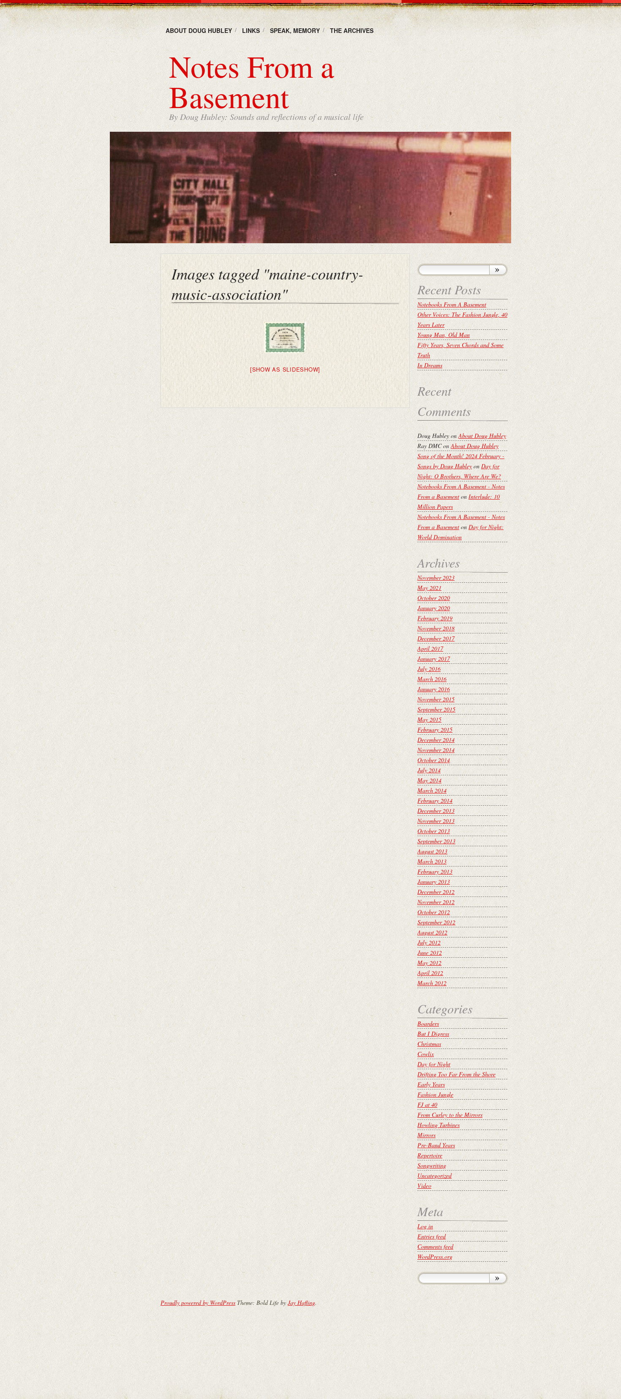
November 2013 (436, 821)
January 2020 (433, 608)
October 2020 (433, 598)
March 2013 (432, 861)
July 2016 (429, 669)
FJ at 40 (427, 1104)
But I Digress (433, 1034)
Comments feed (435, 1246)
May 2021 (429, 588)
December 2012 (436, 892)
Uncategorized (434, 1175)
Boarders (428, 1023)
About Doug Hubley (199, 30)
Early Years (431, 1084)
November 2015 (436, 699)
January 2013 (433, 881)
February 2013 (434, 871)
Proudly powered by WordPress (198, 1302)
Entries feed (431, 1236)
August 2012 (432, 932)
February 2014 (434, 800)
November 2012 (436, 902)
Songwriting (431, 1165)
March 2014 (432, 790)
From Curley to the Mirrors (449, 1115)
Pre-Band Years (436, 1145)
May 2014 (429, 780)
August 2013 (432, 851)
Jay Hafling (301, 1302)
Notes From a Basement (251, 81)
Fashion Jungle (435, 1094)
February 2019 (434, 618)
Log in (425, 1226)
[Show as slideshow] (285, 369)
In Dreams (429, 365)
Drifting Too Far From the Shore (456, 1074)
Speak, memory (295, 30)
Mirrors (426, 1135)
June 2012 (429, 952)
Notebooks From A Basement (451, 304)
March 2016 (432, 679)
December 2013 (436, 811)
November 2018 (436, 628)
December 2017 (436, 638)
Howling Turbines (438, 1125)
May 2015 (429, 719)
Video (424, 1186)
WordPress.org (434, 1256)
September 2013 (436, 841)
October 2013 (433, 831)
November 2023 (436, 577)
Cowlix (425, 1054)
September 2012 (436, 922)
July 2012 (429, 942)
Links (251, 30)
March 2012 (432, 983)
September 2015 (436, 709)
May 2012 (429, 963)
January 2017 (433, 659)
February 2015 (434, 729)
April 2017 (430, 648)
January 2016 (433, 689)
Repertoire (429, 1155)
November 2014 (436, 750)
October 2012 (433, 912)
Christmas (429, 1044)
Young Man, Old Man (443, 335)
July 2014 (429, 770)
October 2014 (433, 760)
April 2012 (430, 973)
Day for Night (433, 1064)
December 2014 (436, 740)
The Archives (351, 30)
